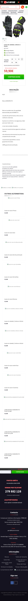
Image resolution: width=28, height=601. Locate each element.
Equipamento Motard (12, 10)
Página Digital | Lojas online (18, 594)
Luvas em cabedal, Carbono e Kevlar (9, 13)
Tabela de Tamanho (21, 557)
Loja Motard (4, 10)
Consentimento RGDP (6, 570)
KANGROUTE (20, 12)
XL (12, 62)
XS (12, 59)
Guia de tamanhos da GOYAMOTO (11, 65)
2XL (16, 62)
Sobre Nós (7, 560)
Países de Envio (21, 564)
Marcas (7, 557)
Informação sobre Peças (7, 563)
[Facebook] (12, 582)
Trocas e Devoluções (21, 567)
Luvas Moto (21, 10)
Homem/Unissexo (5, 12)
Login (26, 2)
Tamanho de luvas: (6, 60)
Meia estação (13, 12)
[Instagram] (15, 582)
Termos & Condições (7, 567)
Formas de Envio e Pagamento (21, 560)
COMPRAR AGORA (14, 77)
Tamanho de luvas (4, 469)
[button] (18, 2)
